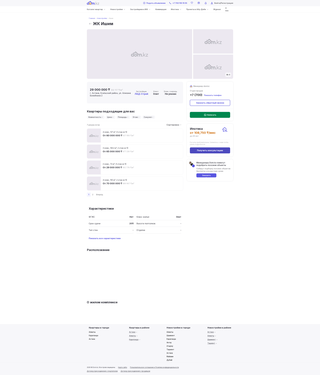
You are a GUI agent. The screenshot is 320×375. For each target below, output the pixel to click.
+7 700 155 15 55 (179, 3)
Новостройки (116, 9)
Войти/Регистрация (223, 3)
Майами (170, 356)
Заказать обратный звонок (210, 103)
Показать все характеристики (105, 238)
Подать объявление (156, 3)
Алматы (92, 332)
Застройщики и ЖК (139, 9)
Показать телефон (213, 95)
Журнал (217, 9)
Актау (169, 342)
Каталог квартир (95, 9)
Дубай (169, 360)
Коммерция (160, 9)
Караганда (93, 335)
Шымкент (171, 335)
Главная (92, 18)
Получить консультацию (210, 150)
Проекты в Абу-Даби (196, 9)
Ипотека (175, 9)
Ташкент (170, 349)
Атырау (170, 346)
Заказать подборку (206, 175)
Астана (92, 339)
